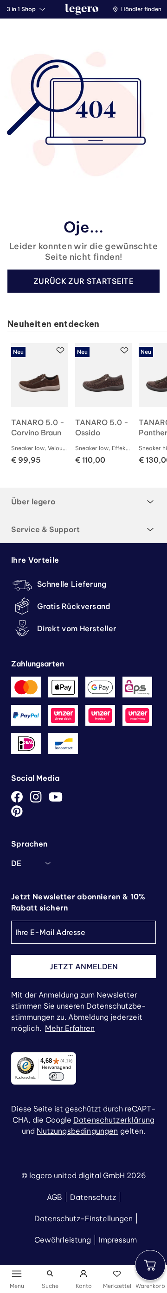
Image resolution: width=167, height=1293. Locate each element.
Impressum (118, 1239)
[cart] (150, 1265)
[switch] (56, 1076)
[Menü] (70, 1057)
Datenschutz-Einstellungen (83, 1218)
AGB (54, 1197)
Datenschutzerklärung (113, 1119)
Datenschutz (93, 1197)
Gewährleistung (62, 1239)
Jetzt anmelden (84, 966)
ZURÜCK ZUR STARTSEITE (83, 281)
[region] (87, 404)
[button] (139, 9)
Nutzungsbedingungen (77, 1131)
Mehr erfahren (70, 1028)
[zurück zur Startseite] (81, 9)
